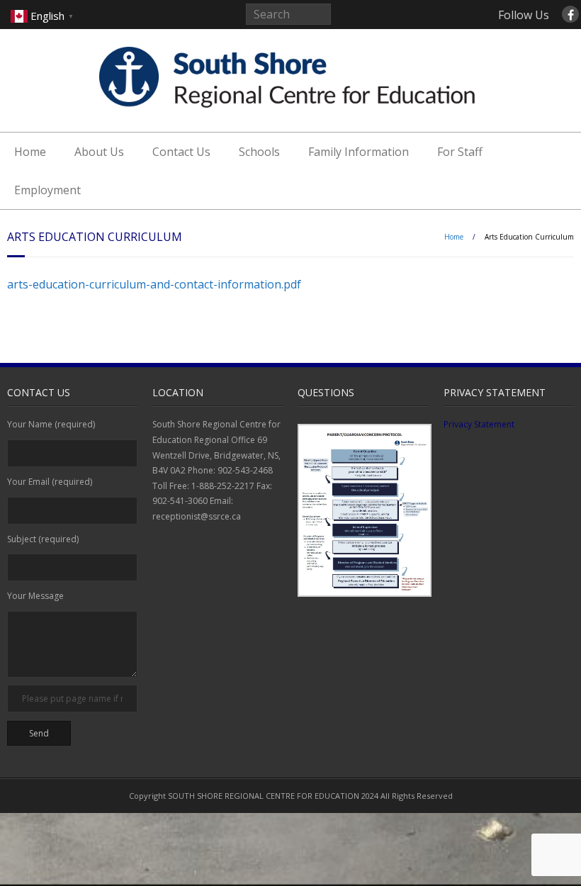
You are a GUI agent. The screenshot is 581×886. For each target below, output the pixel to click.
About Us (99, 151)
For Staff (460, 151)
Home (30, 151)
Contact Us (181, 151)
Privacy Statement (479, 424)
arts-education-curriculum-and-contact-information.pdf (154, 284)
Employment (47, 190)
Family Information (358, 151)
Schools (259, 151)
